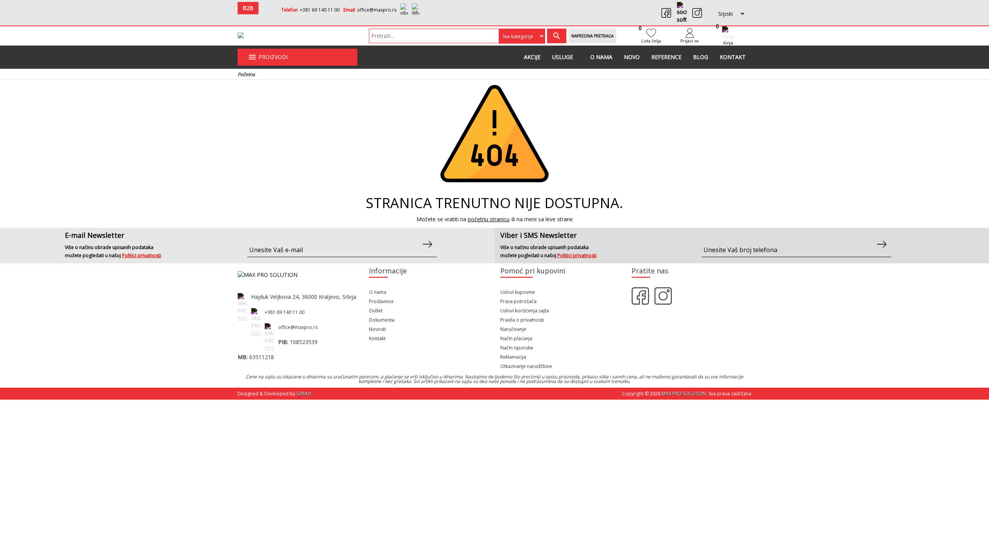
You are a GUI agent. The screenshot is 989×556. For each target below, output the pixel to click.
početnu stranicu (489, 219)
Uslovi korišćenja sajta (524, 310)
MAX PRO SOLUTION (684, 393)
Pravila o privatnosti (522, 320)
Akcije (532, 57)
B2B (248, 8)
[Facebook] (666, 13)
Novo (632, 57)
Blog (700, 57)
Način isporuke (516, 347)
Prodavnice (381, 301)
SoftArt (303, 393)
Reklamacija (513, 357)
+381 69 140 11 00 (320, 10)
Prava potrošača (518, 301)
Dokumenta (381, 320)
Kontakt (733, 57)
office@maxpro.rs (376, 10)
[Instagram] (697, 13)
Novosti (377, 329)
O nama (601, 57)
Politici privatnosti (141, 255)
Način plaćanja (516, 338)
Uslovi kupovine (517, 292)
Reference (666, 57)
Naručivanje (513, 329)
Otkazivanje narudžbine (526, 366)
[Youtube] (682, 13)
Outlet (375, 310)
